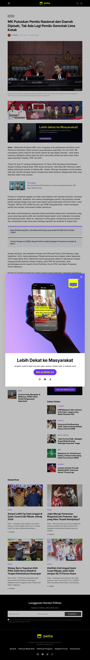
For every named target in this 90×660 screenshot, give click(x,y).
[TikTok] (50, 379)
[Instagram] (39, 379)
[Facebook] (45, 379)
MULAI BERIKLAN (45, 372)
